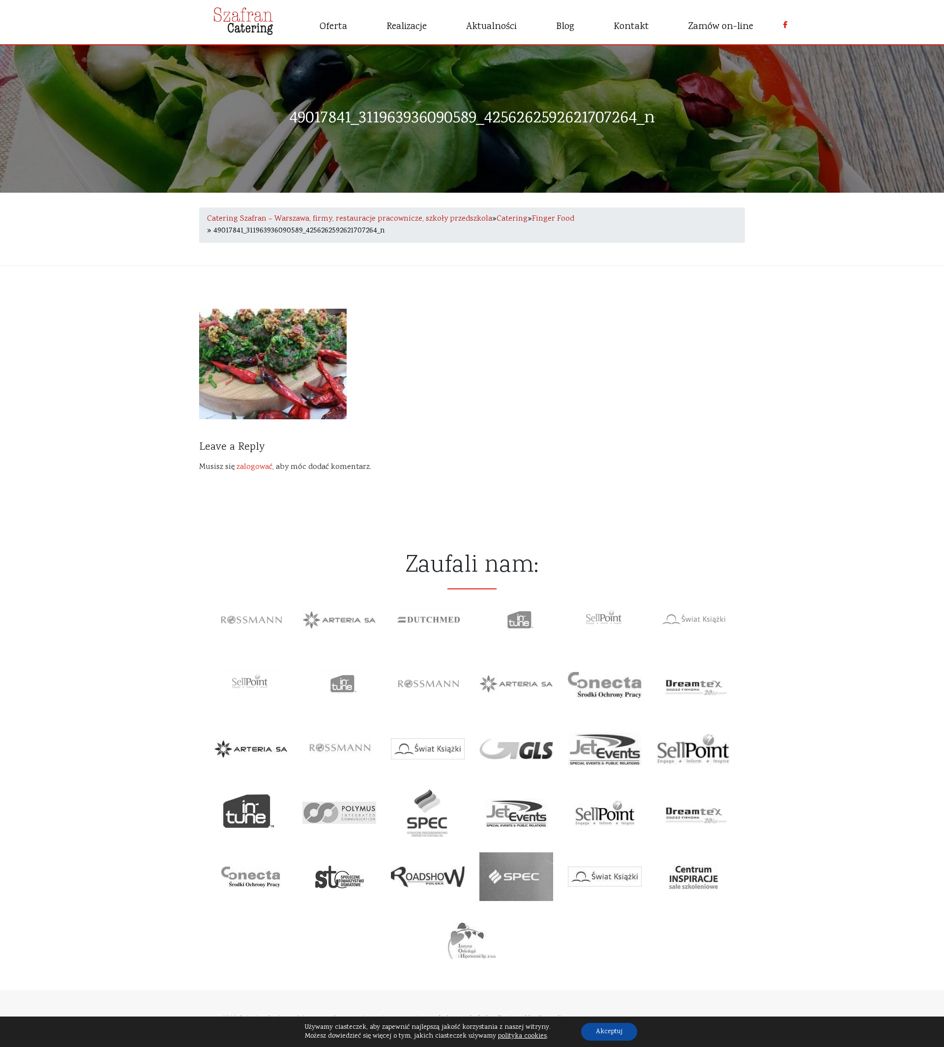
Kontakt (631, 27)
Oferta (333, 27)
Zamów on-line (720, 27)
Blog (565, 27)
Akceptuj (609, 1032)
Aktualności (491, 27)
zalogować (254, 467)
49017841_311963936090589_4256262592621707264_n (472, 118)
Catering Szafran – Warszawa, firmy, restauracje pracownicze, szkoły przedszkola (349, 219)
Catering (512, 219)
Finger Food (553, 219)
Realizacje (406, 27)
